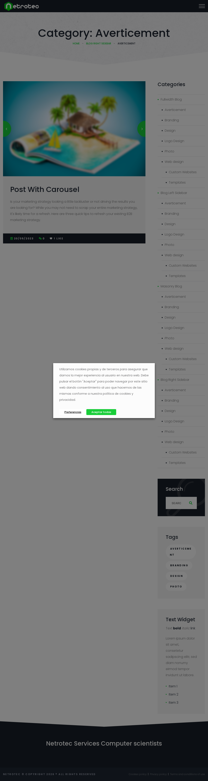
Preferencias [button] (72, 412)
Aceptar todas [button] (101, 412)
